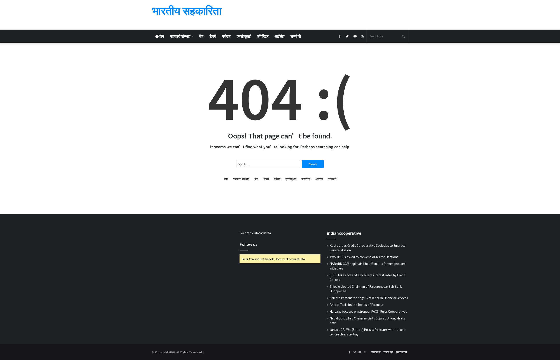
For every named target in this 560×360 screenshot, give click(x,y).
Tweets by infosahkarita (255, 233)
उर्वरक (226, 36)
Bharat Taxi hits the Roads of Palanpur (356, 304)
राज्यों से (295, 36)
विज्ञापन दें (376, 352)
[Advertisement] (323, 14)
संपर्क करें (388, 352)
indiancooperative (344, 233)
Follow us (248, 244)
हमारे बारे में (401, 352)
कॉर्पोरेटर (262, 36)
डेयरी (213, 36)
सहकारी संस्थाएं (180, 36)
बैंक (201, 36)
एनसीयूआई (244, 36)
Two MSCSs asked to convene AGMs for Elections (364, 257)
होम (161, 36)
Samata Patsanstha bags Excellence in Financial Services (369, 298)
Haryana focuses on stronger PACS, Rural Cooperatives (368, 311)
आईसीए (279, 36)
